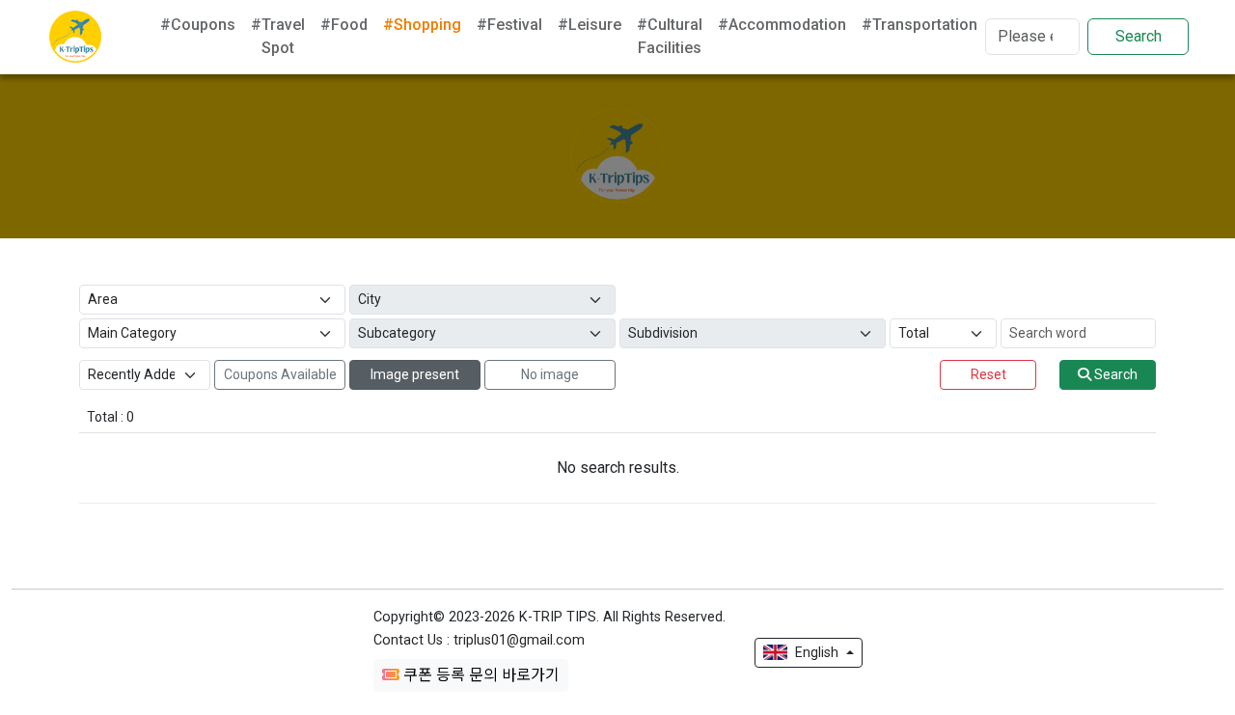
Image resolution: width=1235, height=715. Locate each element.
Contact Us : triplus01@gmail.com (479, 640)
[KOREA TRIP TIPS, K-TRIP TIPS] (75, 37)
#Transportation (919, 24)
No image (550, 374)
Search (1138, 36)
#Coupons (197, 24)
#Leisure (589, 24)
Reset (988, 374)
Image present (414, 374)
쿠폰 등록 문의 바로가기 (479, 675)
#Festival (509, 24)
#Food (344, 24)
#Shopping (422, 24)
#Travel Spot (278, 36)
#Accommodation (782, 24)
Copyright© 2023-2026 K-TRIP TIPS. (549, 617)
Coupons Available (280, 374)
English (816, 652)
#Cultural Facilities (669, 36)
